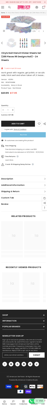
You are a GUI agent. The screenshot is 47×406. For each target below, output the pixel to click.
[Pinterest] (17, 364)
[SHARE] (44, 124)
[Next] (43, 31)
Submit (36, 355)
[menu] (2, 7)
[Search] (9, 7)
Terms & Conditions (20, 129)
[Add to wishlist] (39, 124)
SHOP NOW (37, 2)
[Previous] (39, 31)
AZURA (10, 79)
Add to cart (18, 123)
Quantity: (5, 105)
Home (3, 13)
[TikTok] (24, 364)
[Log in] (36, 7)
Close (45, 2)
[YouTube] (30, 364)
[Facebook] (4, 364)
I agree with (8, 129)
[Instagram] (11, 364)
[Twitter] (36, 364)
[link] (12, 252)
